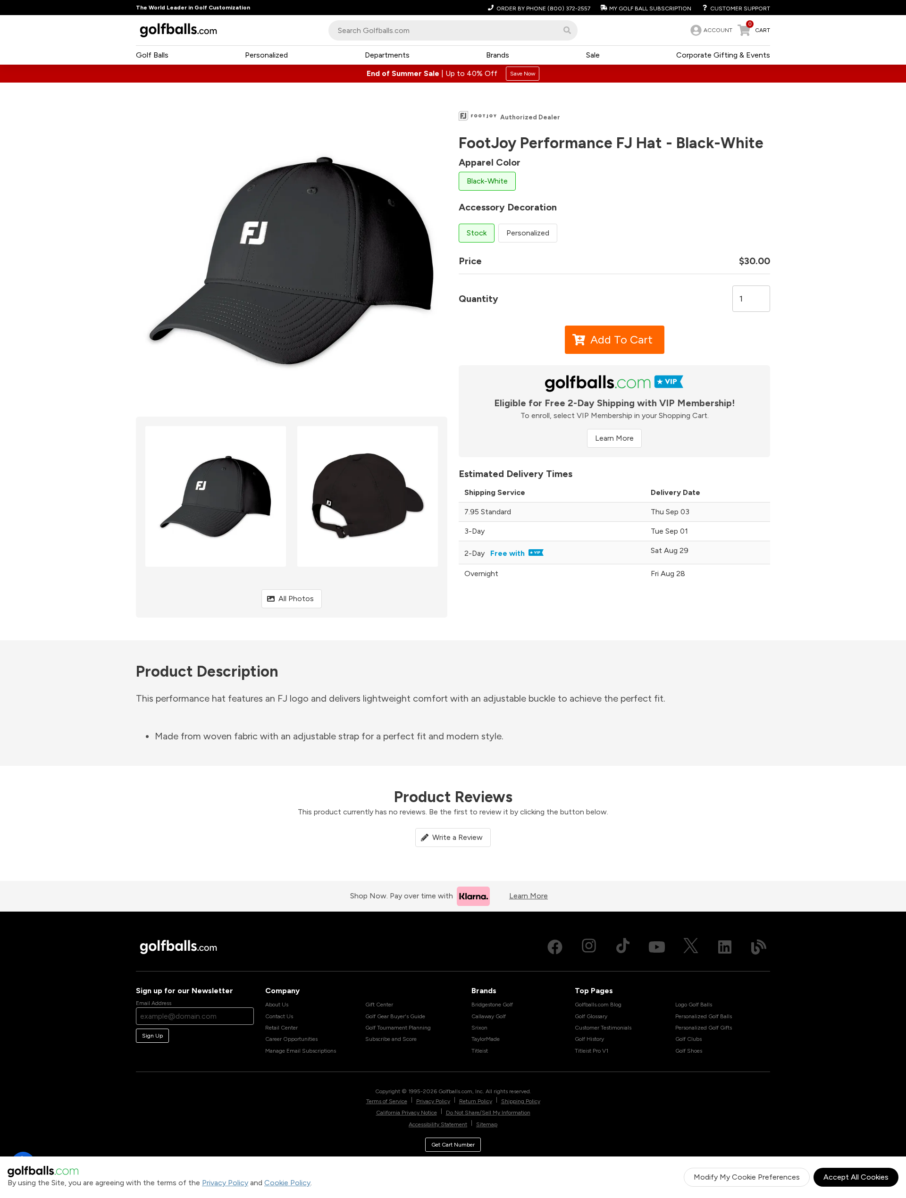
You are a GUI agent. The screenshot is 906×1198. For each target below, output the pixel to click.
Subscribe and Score (391, 1039)
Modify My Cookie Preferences (747, 1177)
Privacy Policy (225, 1182)
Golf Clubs (688, 1039)
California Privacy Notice (406, 1112)
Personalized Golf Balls (703, 1016)
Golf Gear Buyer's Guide (395, 1016)
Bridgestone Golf (492, 1004)
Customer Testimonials (603, 1027)
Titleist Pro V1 (591, 1050)
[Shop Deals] (453, 74)
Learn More (614, 438)
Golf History (589, 1039)
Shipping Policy (520, 1101)
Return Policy (475, 1101)
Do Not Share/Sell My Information (488, 1112)
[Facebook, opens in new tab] (555, 947)
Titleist (479, 1050)
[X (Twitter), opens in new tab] (691, 947)
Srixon (479, 1027)
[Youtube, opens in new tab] (657, 947)
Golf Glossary (591, 1016)
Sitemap (486, 1124)
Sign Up (152, 1035)
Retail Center (281, 1027)
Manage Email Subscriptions (300, 1050)
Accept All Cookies (856, 1177)
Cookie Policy (287, 1182)
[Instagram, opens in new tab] (589, 947)
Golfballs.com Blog (598, 1004)
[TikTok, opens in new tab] (623, 947)
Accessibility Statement (438, 1124)
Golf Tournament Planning (398, 1027)
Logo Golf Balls (693, 1004)
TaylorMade (485, 1039)
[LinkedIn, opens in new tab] (724, 947)
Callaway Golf (488, 1016)
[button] (567, 30)
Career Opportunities (291, 1039)
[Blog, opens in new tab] (758, 947)
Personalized (527, 232)
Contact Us (279, 1016)
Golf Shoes (688, 1050)
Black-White (487, 180)
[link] (710, 30)
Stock (477, 232)
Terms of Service (386, 1101)
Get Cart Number (453, 1144)
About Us (276, 1004)
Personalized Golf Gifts (703, 1027)
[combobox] (453, 30)
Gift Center (379, 1004)
